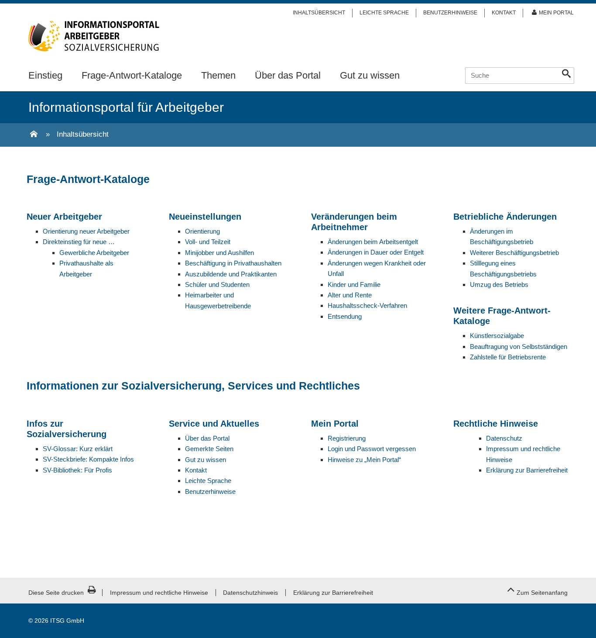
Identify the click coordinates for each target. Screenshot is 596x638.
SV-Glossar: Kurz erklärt (78, 448)
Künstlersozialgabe (497, 335)
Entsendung (345, 316)
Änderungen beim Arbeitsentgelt (373, 241)
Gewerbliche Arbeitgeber (94, 252)
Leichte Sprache (384, 13)
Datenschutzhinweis (250, 592)
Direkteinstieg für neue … (79, 241)
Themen (218, 75)
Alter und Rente (350, 295)
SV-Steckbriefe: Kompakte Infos (88, 459)
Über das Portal (288, 75)
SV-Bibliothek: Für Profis (77, 470)
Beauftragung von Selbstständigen (518, 346)
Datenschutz (504, 438)
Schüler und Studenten (217, 284)
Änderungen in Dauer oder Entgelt (376, 252)
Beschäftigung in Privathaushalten (233, 263)
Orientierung (203, 231)
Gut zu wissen (370, 75)
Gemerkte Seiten (209, 448)
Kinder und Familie (354, 284)
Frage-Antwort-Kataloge (132, 75)
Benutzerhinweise (450, 13)
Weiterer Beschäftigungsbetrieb (514, 252)
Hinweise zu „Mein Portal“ (364, 459)
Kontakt (504, 13)
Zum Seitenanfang (542, 592)
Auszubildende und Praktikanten (231, 274)
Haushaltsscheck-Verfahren (367, 305)
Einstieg (45, 75)
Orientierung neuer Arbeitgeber (86, 231)
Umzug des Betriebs (499, 284)
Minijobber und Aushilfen (219, 252)
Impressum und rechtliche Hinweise (159, 592)
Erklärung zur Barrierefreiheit (527, 470)
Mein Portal (556, 13)
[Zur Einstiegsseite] (33, 134)
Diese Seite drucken (56, 592)
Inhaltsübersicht (319, 13)
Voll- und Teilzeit (207, 241)
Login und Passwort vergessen (372, 448)
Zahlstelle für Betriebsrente (508, 357)
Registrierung (347, 438)
